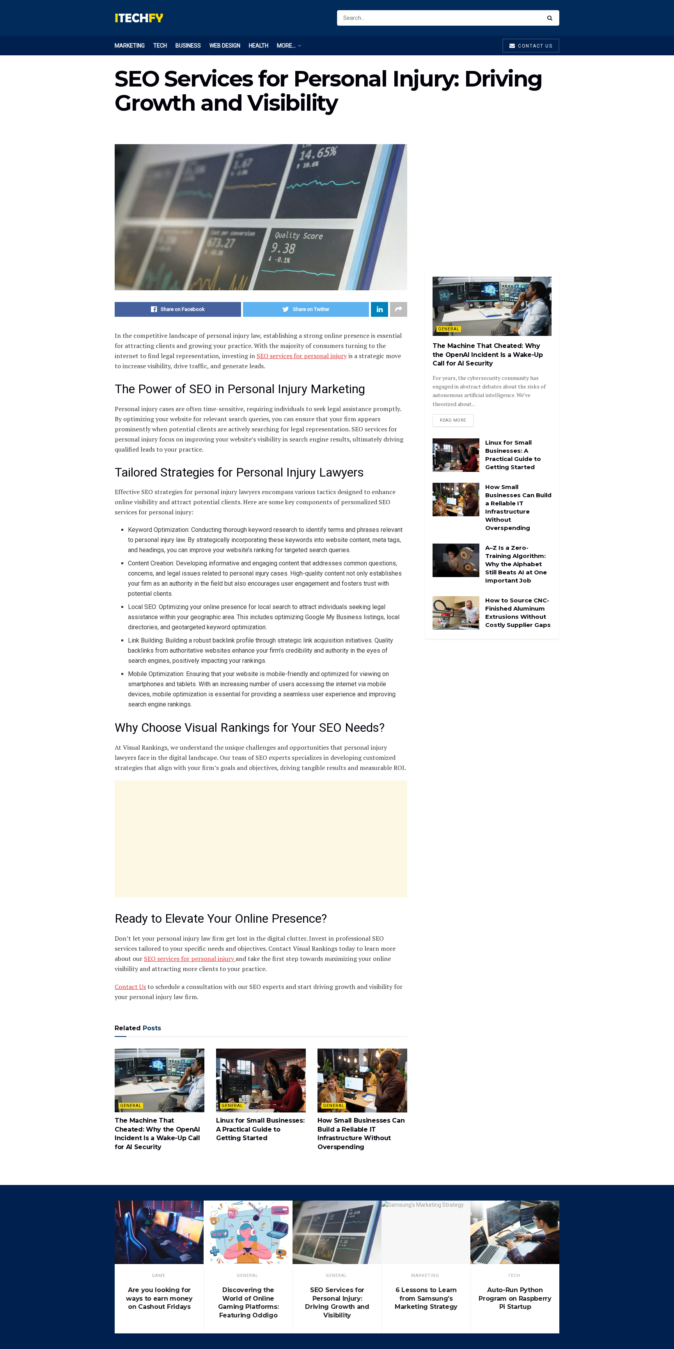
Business (188, 45)
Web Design (224, 45)
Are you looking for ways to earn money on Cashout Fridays (159, 1298)
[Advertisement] (261, 838)
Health (258, 45)
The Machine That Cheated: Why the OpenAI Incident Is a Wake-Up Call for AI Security (488, 354)
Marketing (130, 45)
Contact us (534, 46)
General (131, 1105)
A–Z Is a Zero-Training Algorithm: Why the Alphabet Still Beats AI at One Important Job (516, 564)
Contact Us (130, 986)
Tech (160, 45)
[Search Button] (551, 18)
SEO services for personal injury (302, 355)
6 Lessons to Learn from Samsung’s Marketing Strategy (426, 1298)
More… (286, 45)
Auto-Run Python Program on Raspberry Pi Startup (515, 1298)
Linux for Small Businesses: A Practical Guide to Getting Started (260, 1129)
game (158, 1275)
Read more (453, 420)
